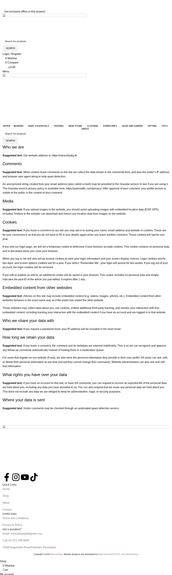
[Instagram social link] (84, 6)
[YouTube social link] (88, 6)
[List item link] (86, 489)
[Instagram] (16, 477)
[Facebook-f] (7, 477)
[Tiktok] (34, 477)
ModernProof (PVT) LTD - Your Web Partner (118, 554)
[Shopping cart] (4, 121)
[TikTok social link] (92, 6)
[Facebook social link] (79, 6)
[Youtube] (25, 477)
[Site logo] (45, 25)
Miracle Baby (56, 554)
